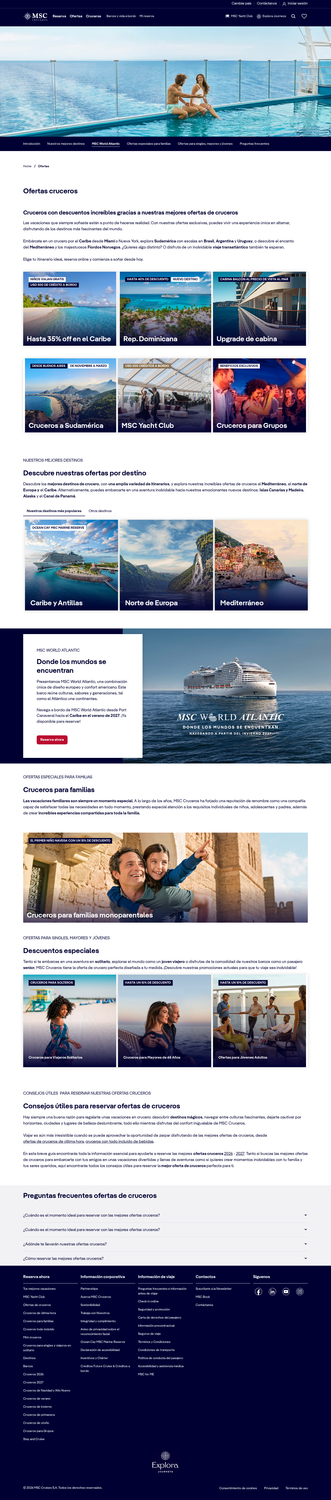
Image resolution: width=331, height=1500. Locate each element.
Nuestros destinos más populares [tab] (54, 511)
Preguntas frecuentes (254, 143)
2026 (228, 1154)
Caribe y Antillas (56, 603)
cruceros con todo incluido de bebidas (120, 1142)
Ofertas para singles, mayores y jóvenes (205, 143)
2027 (240, 1154)
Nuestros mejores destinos (66, 143)
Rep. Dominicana (150, 339)
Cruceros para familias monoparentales (90, 915)
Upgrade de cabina (247, 339)
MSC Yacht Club (148, 425)
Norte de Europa (151, 603)
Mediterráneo (242, 603)
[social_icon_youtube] (286, 1291)
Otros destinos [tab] (100, 511)
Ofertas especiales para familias (149, 143)
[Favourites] (304, 16)
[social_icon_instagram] (299, 1291)
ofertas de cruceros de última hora (53, 1142)
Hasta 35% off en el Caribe (69, 339)
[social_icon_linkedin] (272, 1291)
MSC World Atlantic (106, 143)
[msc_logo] (35, 16)
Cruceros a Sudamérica (66, 425)
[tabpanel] (165, 567)
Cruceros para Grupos (252, 425)
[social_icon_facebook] (258, 1291)
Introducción (31, 143)
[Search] (293, 16)
